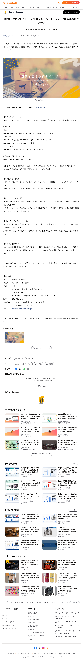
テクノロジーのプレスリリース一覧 (22, 602)
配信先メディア (7, 618)
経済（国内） (50, 364)
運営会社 (11, 654)
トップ (5, 602)
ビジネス (63, 7)
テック (69, 7)
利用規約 (36, 654)
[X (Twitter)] (20, 369)
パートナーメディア (8, 622)
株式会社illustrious (9, 36)
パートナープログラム (24, 654)
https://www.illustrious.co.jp (22, 309)
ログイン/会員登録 (72, 2)
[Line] (24, 369)
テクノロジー (19, 358)
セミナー (31, 639)
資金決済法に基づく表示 (67, 654)
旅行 (23, 7)
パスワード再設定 (34, 619)
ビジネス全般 (38, 364)
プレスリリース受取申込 (36, 632)
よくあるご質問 (33, 626)
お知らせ (31, 629)
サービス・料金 (7, 615)
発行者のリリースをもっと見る (41, 453)
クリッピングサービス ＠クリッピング (67, 613)
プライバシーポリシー (49, 654)
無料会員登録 (32, 613)
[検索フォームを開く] (59, 2)
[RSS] (47, 648)
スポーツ (55, 7)
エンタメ (12, 7)
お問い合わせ (41, 386)
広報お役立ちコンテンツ (9, 628)
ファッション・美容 (33, 7)
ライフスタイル (46, 7)
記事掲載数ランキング (9, 625)
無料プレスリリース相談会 (36, 636)
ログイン (31, 616)
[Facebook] (16, 369)
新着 (6, 7)
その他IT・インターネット (23, 364)
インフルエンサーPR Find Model (65, 622)
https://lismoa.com (41, 107)
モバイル (76, 7)
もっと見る (73, 463)
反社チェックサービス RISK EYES (66, 636)
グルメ (18, 7)
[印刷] (28, 369)
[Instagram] (43, 648)
